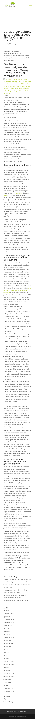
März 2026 (7, 611)
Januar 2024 (7, 634)
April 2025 (7, 617)
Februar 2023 (8, 640)
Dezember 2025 (9, 614)
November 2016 (9, 691)
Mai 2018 (6, 685)
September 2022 (9, 643)
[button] (3, 715)
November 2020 (9, 661)
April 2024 (7, 631)
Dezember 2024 (9, 620)
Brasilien (19, 193)
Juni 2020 (7, 667)
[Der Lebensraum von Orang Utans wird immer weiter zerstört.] (18, 93)
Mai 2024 (6, 628)
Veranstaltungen (9, 702)
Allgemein (17, 44)
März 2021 (7, 658)
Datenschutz (11, 711)
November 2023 (9, 637)
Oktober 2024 (8, 625)
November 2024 (9, 623)
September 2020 (9, 664)
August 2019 (8, 679)
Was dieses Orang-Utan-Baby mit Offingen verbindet (17, 290)
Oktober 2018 (8, 682)
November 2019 (9, 673)
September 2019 (9, 676)
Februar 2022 (8, 646)
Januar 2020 (7, 670)
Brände (6, 195)
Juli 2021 (6, 649)
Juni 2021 (7, 652)
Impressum (22, 711)
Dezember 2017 (9, 688)
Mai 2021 (6, 655)
